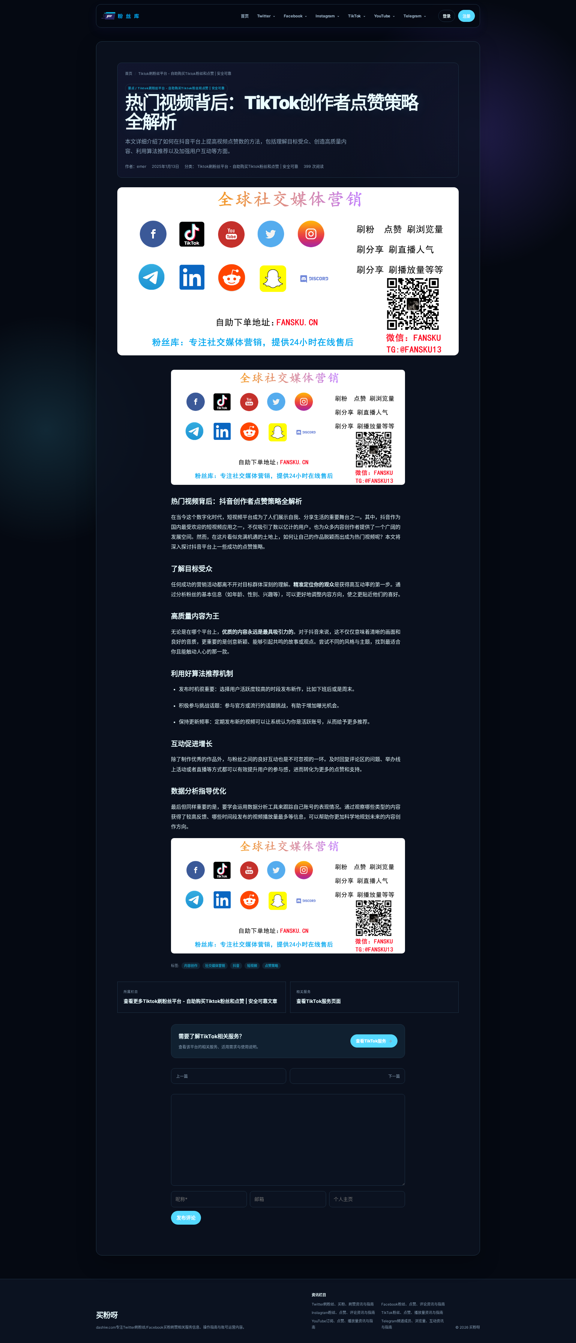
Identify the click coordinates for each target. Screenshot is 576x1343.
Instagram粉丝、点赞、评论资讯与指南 (343, 1312)
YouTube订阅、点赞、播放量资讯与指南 (342, 1324)
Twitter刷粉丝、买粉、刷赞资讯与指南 (343, 1304)
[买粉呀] (121, 15)
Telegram (413, 15)
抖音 (236, 966)
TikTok (354, 15)
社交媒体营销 (215, 966)
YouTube (382, 15)
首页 (245, 15)
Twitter (264, 15)
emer (141, 166)
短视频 (252, 966)
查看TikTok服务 (374, 1040)
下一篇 (394, 1076)
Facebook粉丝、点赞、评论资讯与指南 (413, 1304)
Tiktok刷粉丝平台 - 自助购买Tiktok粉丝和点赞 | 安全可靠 (184, 73)
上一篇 (182, 1076)
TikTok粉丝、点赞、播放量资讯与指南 (412, 1312)
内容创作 (190, 966)
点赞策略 (271, 966)
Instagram (325, 15)
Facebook (293, 15)
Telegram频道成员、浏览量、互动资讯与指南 (412, 1324)
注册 (466, 15)
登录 (447, 15)
